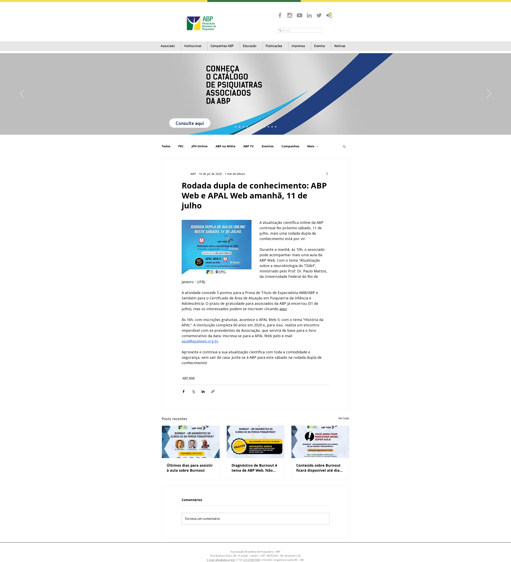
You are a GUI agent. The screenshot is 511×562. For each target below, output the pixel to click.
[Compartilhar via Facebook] (183, 391)
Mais (310, 146)
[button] (194, 46)
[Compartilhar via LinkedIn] (203, 391)
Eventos (267, 146)
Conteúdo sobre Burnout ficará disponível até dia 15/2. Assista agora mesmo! (318, 468)
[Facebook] (279, 15)
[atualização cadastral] (264, 126)
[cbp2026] (272, 126)
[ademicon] (254, 126)
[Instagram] (289, 15)
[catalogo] (239, 127)
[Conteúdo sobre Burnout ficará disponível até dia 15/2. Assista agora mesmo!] (320, 442)
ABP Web (188, 378)
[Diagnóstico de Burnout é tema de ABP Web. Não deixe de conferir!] (255, 442)
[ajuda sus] (243, 126)
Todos (166, 146)
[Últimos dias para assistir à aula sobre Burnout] (191, 442)
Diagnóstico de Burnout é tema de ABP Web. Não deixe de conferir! (254, 468)
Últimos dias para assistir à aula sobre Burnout (190, 468)
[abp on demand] (257, 126)
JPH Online (200, 146)
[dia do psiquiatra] (235, 126)
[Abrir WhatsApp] (501, 552)
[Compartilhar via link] (213, 391)
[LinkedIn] (309, 15)
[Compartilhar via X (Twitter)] (193, 391)
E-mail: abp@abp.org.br (221, 560)
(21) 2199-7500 (251, 560)
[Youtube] (299, 15)
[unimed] (268, 126)
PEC (181, 146)
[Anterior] (22, 94)
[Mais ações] (327, 173)
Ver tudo (343, 418)
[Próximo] (489, 94)
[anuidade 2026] (261, 126)
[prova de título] (247, 126)
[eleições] (275, 126)
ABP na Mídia (225, 146)
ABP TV (248, 146)
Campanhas (290, 146)
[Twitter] (319, 15)
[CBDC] (250, 126)
